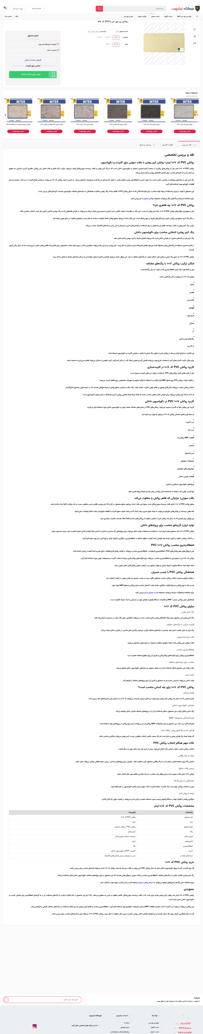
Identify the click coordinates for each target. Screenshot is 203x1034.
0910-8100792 (37, 9)
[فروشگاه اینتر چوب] (184, 9)
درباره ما (126, 1023)
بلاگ (16, 16)
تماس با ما (8, 16)
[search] (99, 9)
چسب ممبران (155, 16)
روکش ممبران (142, 16)
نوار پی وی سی (128, 16)
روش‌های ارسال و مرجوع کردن (120, 1032)
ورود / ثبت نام (18, 9)
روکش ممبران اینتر (93, 31)
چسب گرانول (168, 16)
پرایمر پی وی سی (154, 1023)
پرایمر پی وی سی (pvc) (184, 16)
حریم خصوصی (124, 1027)
